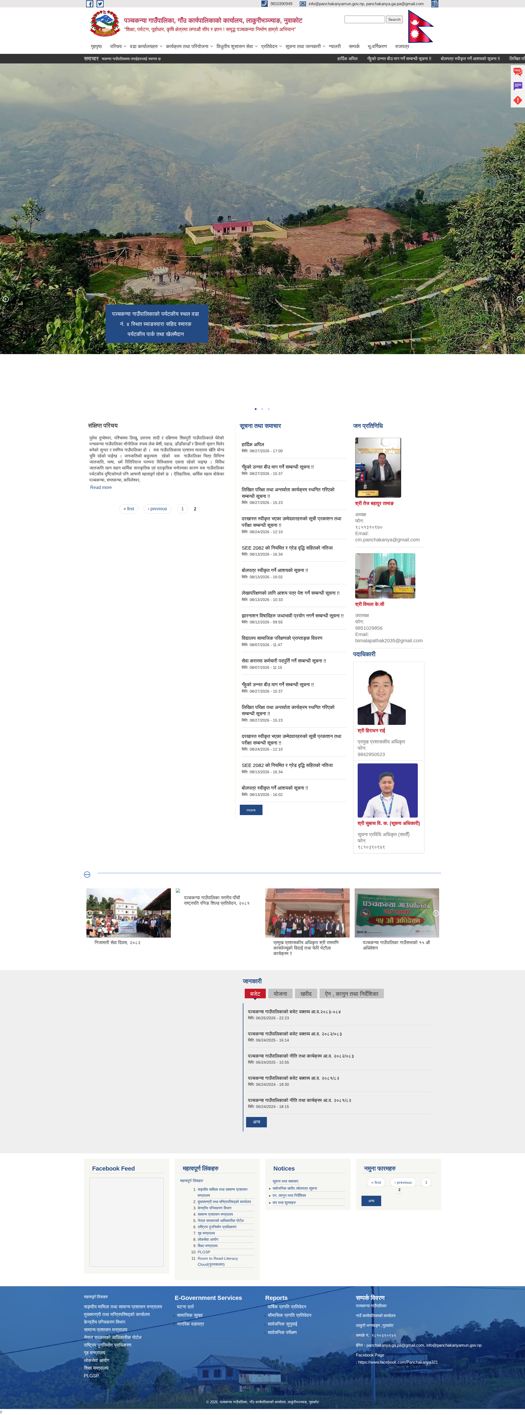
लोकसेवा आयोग (208, 1239)
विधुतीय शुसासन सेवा (235, 46)
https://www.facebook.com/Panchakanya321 (398, 1362)
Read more (101, 487)
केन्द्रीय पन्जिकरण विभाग (215, 1208)
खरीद (306, 994)
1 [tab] (255, 409)
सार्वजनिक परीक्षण (282, 1332)
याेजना (280, 994)
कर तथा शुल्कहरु (284, 1202)
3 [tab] (268, 409)
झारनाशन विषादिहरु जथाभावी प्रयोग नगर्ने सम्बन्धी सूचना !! (293, 615)
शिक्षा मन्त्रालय (208, 1246)
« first (129, 508)
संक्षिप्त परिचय (103, 425)
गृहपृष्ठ (96, 46)
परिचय (116, 46)
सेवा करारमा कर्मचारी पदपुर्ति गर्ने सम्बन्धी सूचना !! (284, 661)
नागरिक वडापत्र (190, 1324)
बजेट (255, 994)
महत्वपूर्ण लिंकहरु (191, 1180)
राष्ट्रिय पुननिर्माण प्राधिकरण (218, 1227)
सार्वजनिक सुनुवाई (282, 1324)
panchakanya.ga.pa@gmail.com (395, 1345)
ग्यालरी (335, 46)
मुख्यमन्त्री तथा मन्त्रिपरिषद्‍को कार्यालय (224, 1202)
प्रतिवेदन (269, 46)
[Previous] (5, 299)
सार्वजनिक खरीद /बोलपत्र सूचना (295, 1188)
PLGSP (204, 1252)
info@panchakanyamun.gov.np (454, 1345)
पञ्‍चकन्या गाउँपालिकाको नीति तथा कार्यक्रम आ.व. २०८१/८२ (299, 1100)
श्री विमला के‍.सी (369, 604)
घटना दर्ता (185, 1306)
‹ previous (157, 508)
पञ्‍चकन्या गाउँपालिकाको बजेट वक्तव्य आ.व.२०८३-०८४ (294, 1011)
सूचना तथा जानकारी (303, 46)
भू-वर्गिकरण (377, 46)
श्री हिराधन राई (371, 730)
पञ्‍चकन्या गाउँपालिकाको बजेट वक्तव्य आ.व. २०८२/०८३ (295, 1034)
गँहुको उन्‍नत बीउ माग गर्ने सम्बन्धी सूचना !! (347, 58)
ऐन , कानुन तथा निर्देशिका (351, 994)
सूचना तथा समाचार (285, 1181)
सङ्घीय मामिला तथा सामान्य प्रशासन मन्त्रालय (123, 1306)
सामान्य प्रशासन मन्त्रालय (216, 1214)
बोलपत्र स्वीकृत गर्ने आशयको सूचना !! (418, 58)
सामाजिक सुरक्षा (190, 1315)
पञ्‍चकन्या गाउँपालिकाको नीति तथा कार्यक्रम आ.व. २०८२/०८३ (301, 1056)
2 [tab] (262, 409)
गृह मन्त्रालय (207, 1233)
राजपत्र (402, 46)
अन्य (256, 1122)
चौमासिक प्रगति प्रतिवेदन (289, 1315)
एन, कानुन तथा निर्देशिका (289, 1195)
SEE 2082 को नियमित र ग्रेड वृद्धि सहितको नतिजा (287, 548)
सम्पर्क (354, 46)
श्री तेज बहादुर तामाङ (374, 503)
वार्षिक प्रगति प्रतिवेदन (287, 1306)
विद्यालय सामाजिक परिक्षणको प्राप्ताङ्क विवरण (282, 638)
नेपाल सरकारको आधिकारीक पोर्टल (221, 1220)
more (251, 810)
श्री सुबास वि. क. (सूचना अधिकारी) (389, 823)
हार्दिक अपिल (295, 58)
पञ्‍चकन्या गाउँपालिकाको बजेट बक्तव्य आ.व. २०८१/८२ (293, 1078)
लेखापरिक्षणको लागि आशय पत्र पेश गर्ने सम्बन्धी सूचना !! (291, 593)
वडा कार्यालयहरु (144, 46)
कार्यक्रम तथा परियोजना (187, 46)
